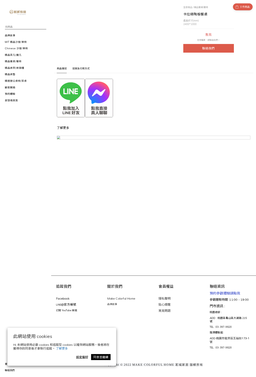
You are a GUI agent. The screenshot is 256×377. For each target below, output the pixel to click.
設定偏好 (82, 357)
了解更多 (62, 348)
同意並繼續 (100, 357)
